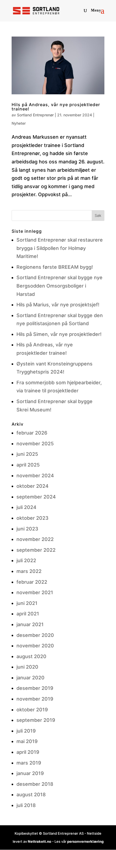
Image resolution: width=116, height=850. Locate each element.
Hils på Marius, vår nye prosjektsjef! (57, 304)
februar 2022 (31, 582)
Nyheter (19, 123)
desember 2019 (34, 688)
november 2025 (35, 443)
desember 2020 (35, 635)
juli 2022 (26, 560)
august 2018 (31, 794)
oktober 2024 (32, 486)
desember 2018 (34, 784)
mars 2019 (28, 763)
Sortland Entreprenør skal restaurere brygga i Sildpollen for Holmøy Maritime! (59, 248)
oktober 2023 (32, 518)
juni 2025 (27, 454)
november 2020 (35, 645)
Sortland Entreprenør (35, 115)
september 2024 (36, 497)
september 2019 (35, 720)
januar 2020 (30, 677)
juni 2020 (27, 667)
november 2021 (34, 592)
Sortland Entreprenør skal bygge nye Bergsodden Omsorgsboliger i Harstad (59, 286)
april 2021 (27, 613)
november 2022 (35, 539)
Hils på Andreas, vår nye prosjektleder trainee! (56, 107)
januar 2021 (30, 624)
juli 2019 (26, 731)
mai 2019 (26, 741)
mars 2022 (29, 571)
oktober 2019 (32, 709)
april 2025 (28, 465)
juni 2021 (26, 603)
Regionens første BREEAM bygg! (54, 267)
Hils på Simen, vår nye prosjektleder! (58, 334)
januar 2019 (30, 773)
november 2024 (35, 475)
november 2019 (34, 699)
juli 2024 (26, 507)
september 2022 (36, 550)
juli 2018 (26, 805)
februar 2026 (31, 433)
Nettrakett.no (39, 841)
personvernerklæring (85, 841)
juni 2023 (27, 529)
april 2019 (27, 752)
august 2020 (31, 656)
